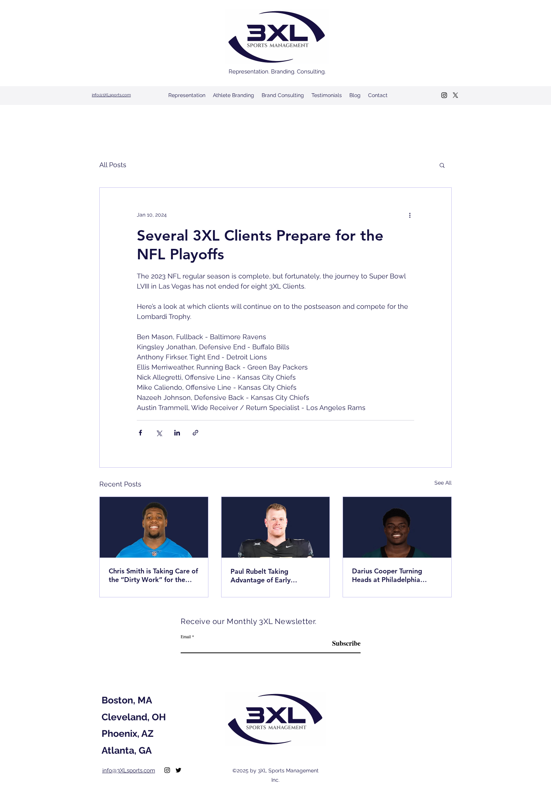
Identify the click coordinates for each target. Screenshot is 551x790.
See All (443, 483)
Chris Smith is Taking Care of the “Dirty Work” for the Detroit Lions (153, 575)
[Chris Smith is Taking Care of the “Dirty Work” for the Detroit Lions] (154, 527)
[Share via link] (195, 432)
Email (186, 636)
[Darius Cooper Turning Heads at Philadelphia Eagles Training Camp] (397, 527)
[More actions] (409, 214)
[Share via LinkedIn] (177, 432)
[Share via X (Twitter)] (158, 432)
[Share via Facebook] (140, 432)
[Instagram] (444, 95)
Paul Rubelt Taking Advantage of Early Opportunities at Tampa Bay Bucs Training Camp (275, 575)
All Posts (112, 165)
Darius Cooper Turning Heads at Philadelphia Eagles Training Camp (387, 575)
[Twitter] (455, 95)
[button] (442, 165)
